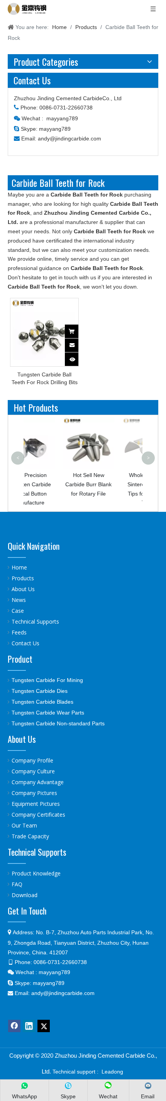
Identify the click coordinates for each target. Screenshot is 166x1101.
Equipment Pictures (36, 803)
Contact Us (25, 643)
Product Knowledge (36, 873)
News (19, 599)
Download (24, 895)
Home (19, 567)
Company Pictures (34, 793)
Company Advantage (38, 782)
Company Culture (33, 771)
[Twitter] (43, 1026)
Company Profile (32, 760)
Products (23, 578)
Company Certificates (38, 814)
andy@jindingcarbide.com (69, 138)
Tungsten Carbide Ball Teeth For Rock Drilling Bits (45, 378)
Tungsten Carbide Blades (42, 702)
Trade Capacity (30, 836)
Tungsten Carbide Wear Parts (48, 712)
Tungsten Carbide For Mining (47, 680)
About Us (23, 589)
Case (18, 610)
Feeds (19, 632)
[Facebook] (14, 1026)
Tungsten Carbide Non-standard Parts (58, 723)
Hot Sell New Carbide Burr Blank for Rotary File (62, 484)
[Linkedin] (29, 1026)
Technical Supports (35, 621)
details (77, 357)
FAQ (17, 884)
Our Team (24, 825)
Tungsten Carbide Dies (40, 691)
